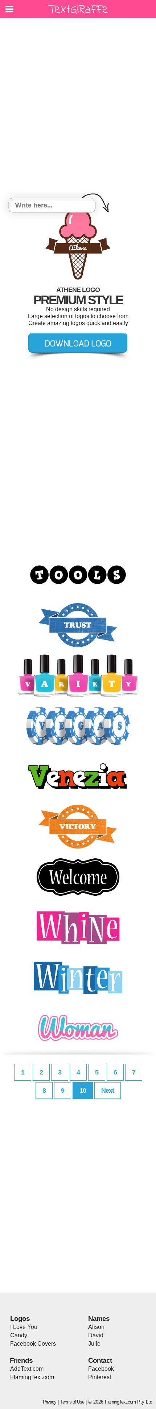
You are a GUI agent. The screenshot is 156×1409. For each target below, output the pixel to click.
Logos (20, 1318)
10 (82, 1090)
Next (107, 1090)
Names (99, 1318)
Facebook (101, 1369)
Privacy (49, 1402)
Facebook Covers (33, 1344)
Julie (94, 1344)
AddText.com (27, 1369)
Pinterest (99, 1377)
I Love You (23, 1327)
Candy (18, 1335)
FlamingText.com (32, 1377)
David (95, 1335)
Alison (96, 1327)
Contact (100, 1360)
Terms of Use (72, 1402)
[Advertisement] (78, 109)
